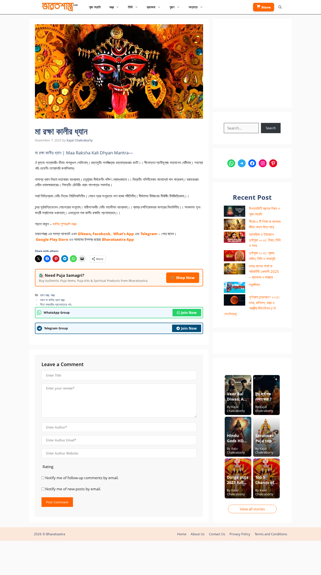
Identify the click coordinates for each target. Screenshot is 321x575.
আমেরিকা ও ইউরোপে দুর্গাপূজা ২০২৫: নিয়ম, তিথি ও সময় (265, 240)
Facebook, (102, 233)
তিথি (130, 7)
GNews (84, 233)
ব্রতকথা (151, 7)
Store (266, 7)
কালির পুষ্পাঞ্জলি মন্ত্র (64, 223)
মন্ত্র (111, 7)
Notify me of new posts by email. (73, 488)
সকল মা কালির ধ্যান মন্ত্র (52, 300)
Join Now (189, 312)
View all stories (252, 508)
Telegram (148, 233)
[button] (280, 7)
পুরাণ (171, 7)
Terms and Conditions (271, 534)
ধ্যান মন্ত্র (44, 295)
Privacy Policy (240, 534)
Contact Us (217, 534)
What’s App (123, 233)
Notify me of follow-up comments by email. (82, 477)
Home (181, 534)
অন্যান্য (193, 7)
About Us (198, 534)
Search (271, 128)
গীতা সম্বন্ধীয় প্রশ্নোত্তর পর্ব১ (56, 304)
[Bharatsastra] (58, 7)
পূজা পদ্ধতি (95, 7)
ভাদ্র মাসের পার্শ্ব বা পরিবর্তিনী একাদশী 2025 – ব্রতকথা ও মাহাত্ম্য (264, 271)
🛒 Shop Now (183, 277)
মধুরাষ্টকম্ (254, 284)
